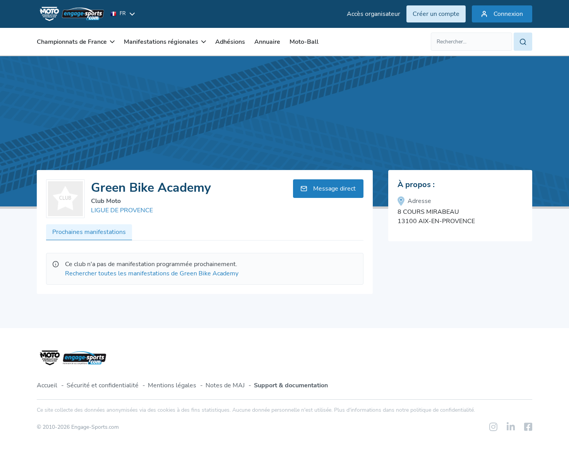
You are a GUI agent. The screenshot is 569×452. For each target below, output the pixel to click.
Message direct (334, 188)
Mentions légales (172, 385)
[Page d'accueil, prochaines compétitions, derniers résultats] (70, 14)
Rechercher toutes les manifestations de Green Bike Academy (151, 273)
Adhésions (230, 42)
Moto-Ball (304, 42)
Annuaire (267, 42)
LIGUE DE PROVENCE (122, 210)
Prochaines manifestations (89, 232)
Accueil (47, 385)
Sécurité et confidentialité (103, 385)
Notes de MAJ (225, 385)
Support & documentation (291, 385)
